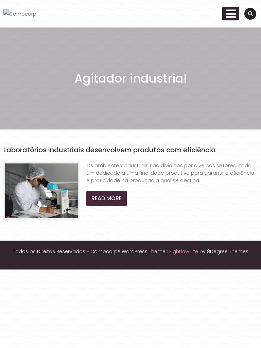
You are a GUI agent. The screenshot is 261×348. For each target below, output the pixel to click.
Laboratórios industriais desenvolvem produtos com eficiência (109, 150)
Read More (106, 198)
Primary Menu (230, 13)
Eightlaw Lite (184, 251)
